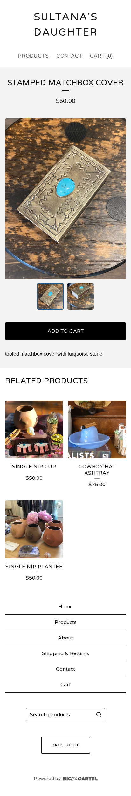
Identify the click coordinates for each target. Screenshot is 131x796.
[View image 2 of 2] (80, 296)
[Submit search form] (99, 714)
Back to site (65, 745)
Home (65, 607)
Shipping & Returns (65, 653)
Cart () (101, 56)
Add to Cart (65, 331)
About (65, 638)
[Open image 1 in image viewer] (65, 199)
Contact (69, 56)
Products (33, 56)
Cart (65, 684)
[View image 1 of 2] (50, 296)
